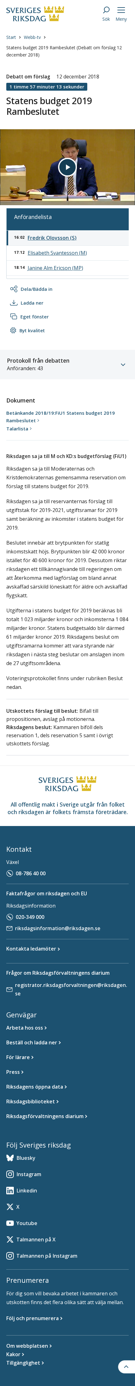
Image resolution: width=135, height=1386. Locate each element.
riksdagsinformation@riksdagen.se (57, 928)
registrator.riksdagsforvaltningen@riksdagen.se (71, 989)
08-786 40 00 (31, 873)
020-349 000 (30, 917)
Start (11, 37)
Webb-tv (32, 37)
